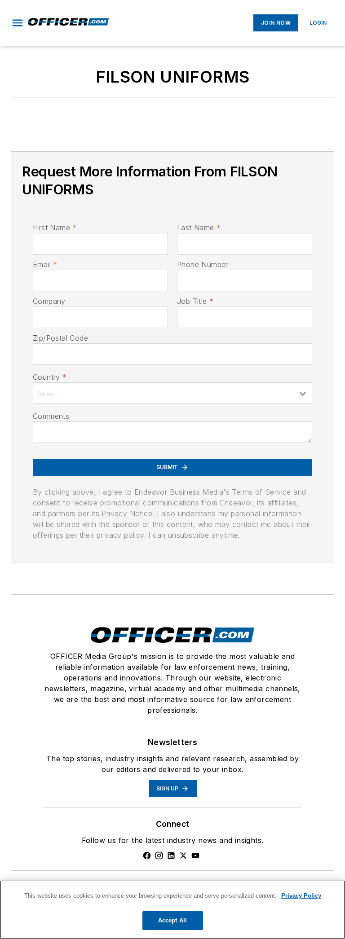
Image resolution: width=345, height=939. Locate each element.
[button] (17, 23)
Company (49, 301)
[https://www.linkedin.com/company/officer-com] (171, 855)
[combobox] (172, 393)
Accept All (172, 920)
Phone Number (202, 264)
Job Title (195, 301)
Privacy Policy (301, 895)
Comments (51, 416)
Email (45, 264)
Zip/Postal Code (60, 337)
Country (49, 377)
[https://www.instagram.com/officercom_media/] (159, 855)
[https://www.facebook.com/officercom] (146, 855)
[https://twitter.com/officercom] (183, 855)
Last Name (199, 227)
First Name (54, 227)
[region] (172, 909)
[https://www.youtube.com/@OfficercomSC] (195, 855)
